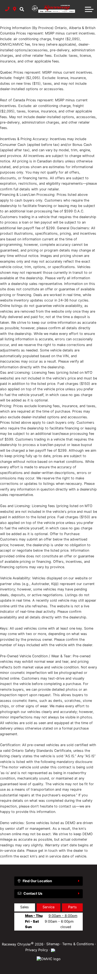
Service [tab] (48, 907)
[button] (22, 9)
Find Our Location (37, 881)
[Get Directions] (14, 9)
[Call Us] (7, 9)
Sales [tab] (24, 907)
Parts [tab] (72, 907)
